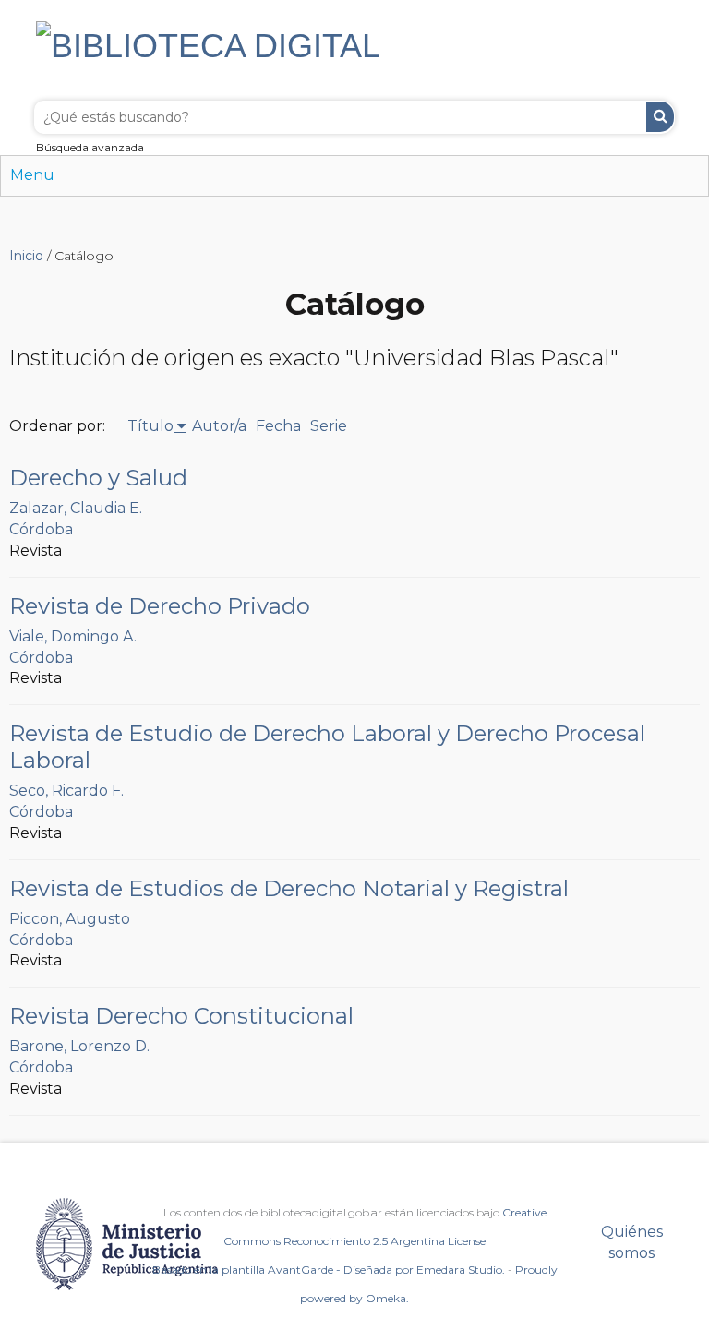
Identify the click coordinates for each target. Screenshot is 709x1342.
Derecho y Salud (98, 477)
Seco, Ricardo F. (66, 790)
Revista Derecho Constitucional (181, 1015)
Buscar (660, 117)
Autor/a (219, 426)
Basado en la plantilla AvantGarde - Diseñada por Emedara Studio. (328, 1269)
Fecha (278, 426)
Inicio (26, 255)
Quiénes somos (632, 1242)
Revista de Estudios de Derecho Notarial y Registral (289, 888)
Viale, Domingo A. (73, 636)
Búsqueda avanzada (90, 147)
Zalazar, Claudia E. (75, 508)
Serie (328, 426)
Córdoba (41, 529)
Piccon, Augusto (69, 919)
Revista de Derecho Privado (159, 606)
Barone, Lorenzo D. (79, 1046)
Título (150, 426)
